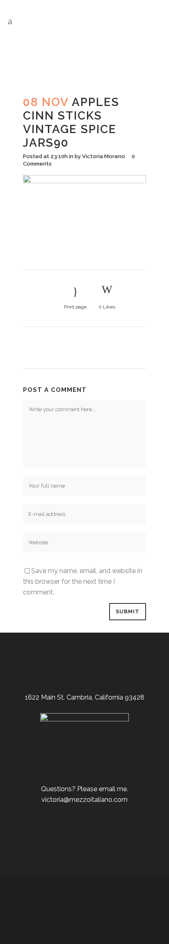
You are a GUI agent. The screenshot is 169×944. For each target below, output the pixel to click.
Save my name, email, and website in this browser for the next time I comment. (82, 581)
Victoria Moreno (103, 156)
